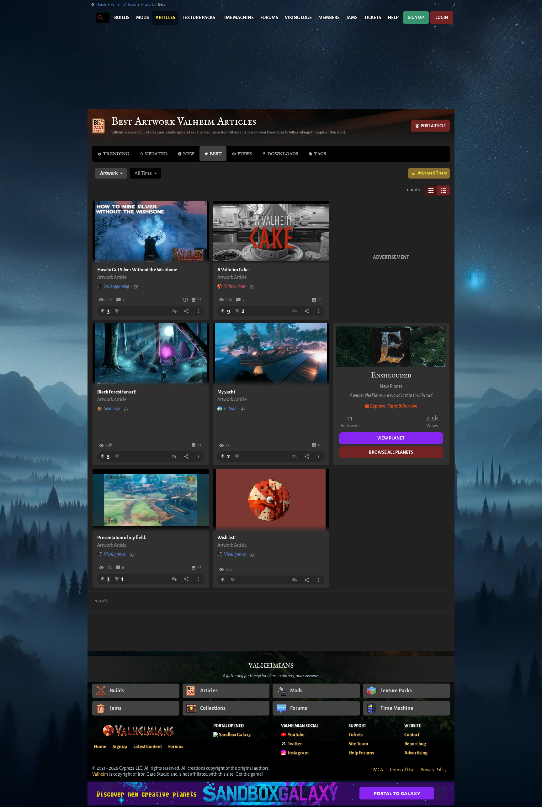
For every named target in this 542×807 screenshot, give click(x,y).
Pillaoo (230, 408)
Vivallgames (115, 554)
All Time (143, 173)
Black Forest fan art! (116, 391)
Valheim (100, 774)
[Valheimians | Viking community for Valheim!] (91, 18)
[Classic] (443, 190)
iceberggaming (116, 286)
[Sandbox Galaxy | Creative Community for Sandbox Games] (271, 793)
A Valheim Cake (233, 269)
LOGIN (441, 17)
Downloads (283, 154)
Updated (156, 154)
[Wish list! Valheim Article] (271, 500)
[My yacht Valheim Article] (271, 354)
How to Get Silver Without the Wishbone (137, 269)
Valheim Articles (123, 5)
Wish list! (226, 537)
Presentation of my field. (121, 537)
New (188, 154)
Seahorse (112, 408)
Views (244, 154)
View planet (391, 438)
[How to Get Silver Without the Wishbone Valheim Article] (151, 232)
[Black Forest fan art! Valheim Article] (151, 354)
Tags (320, 154)
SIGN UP (416, 17)
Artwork (147, 5)
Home (101, 5)
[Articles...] (100, 17)
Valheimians (235, 286)
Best (216, 154)
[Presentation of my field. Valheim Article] (151, 500)
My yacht (226, 391)
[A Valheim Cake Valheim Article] (271, 232)
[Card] (431, 190)
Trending (116, 154)
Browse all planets (391, 452)
